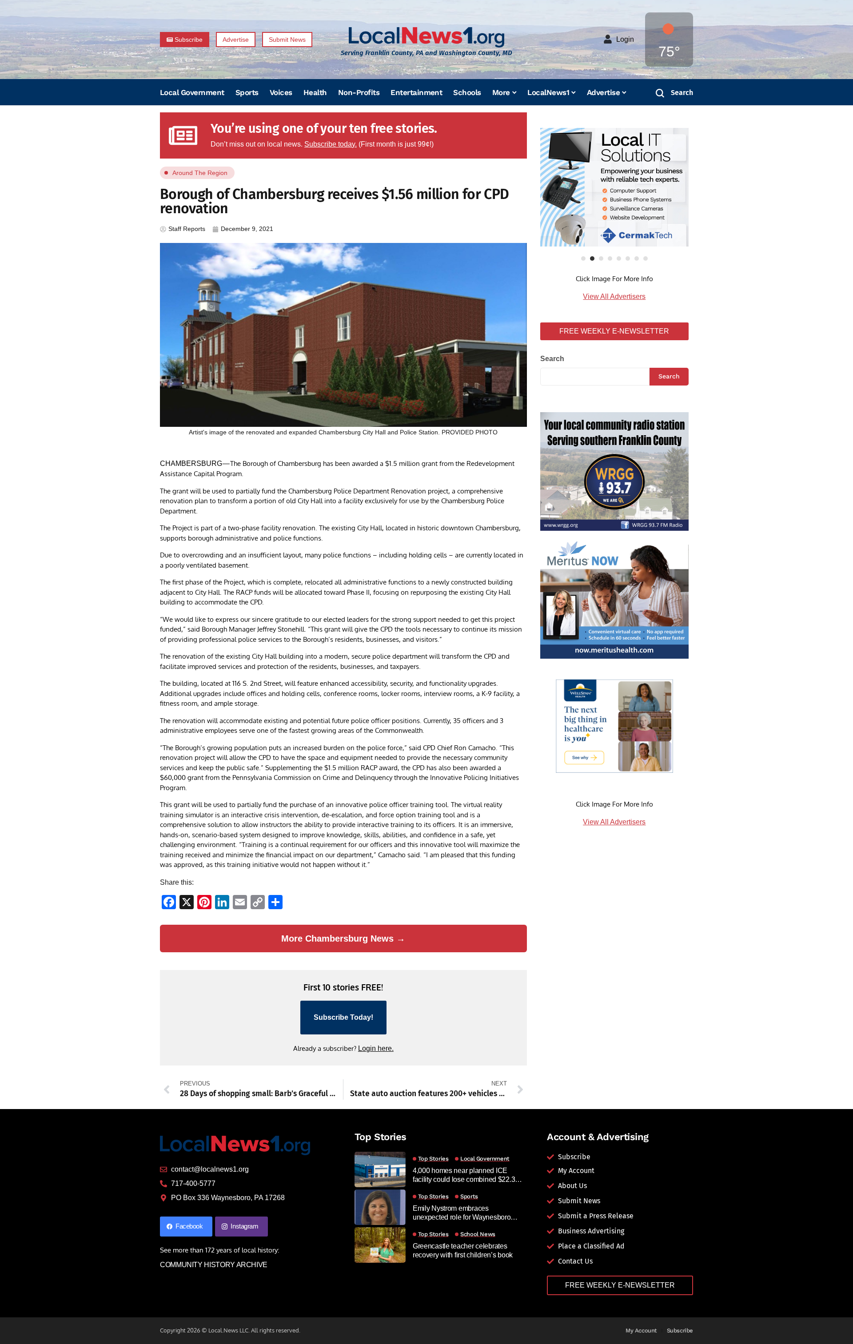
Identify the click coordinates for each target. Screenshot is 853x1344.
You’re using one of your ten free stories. (324, 128)
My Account (641, 1330)
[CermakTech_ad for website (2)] (614, 187)
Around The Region (199, 172)
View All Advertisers (614, 296)
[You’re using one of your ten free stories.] (183, 135)
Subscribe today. (330, 144)
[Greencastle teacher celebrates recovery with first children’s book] (380, 1245)
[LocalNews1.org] (426, 37)
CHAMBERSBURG (191, 463)
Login (625, 39)
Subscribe (680, 1330)
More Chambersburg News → (343, 938)
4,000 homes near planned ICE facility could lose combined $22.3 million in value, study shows (464, 1175)
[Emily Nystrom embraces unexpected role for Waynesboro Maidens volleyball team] (380, 1207)
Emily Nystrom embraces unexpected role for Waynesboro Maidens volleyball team (462, 1213)
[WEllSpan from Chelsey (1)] (614, 726)
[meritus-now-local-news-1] (614, 598)
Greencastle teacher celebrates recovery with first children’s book (463, 1250)
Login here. (376, 1048)
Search (552, 358)
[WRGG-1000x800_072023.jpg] (614, 471)
